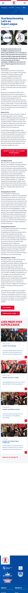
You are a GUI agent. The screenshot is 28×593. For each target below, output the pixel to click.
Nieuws (18, 7)
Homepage (4, 7)
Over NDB (11, 7)
